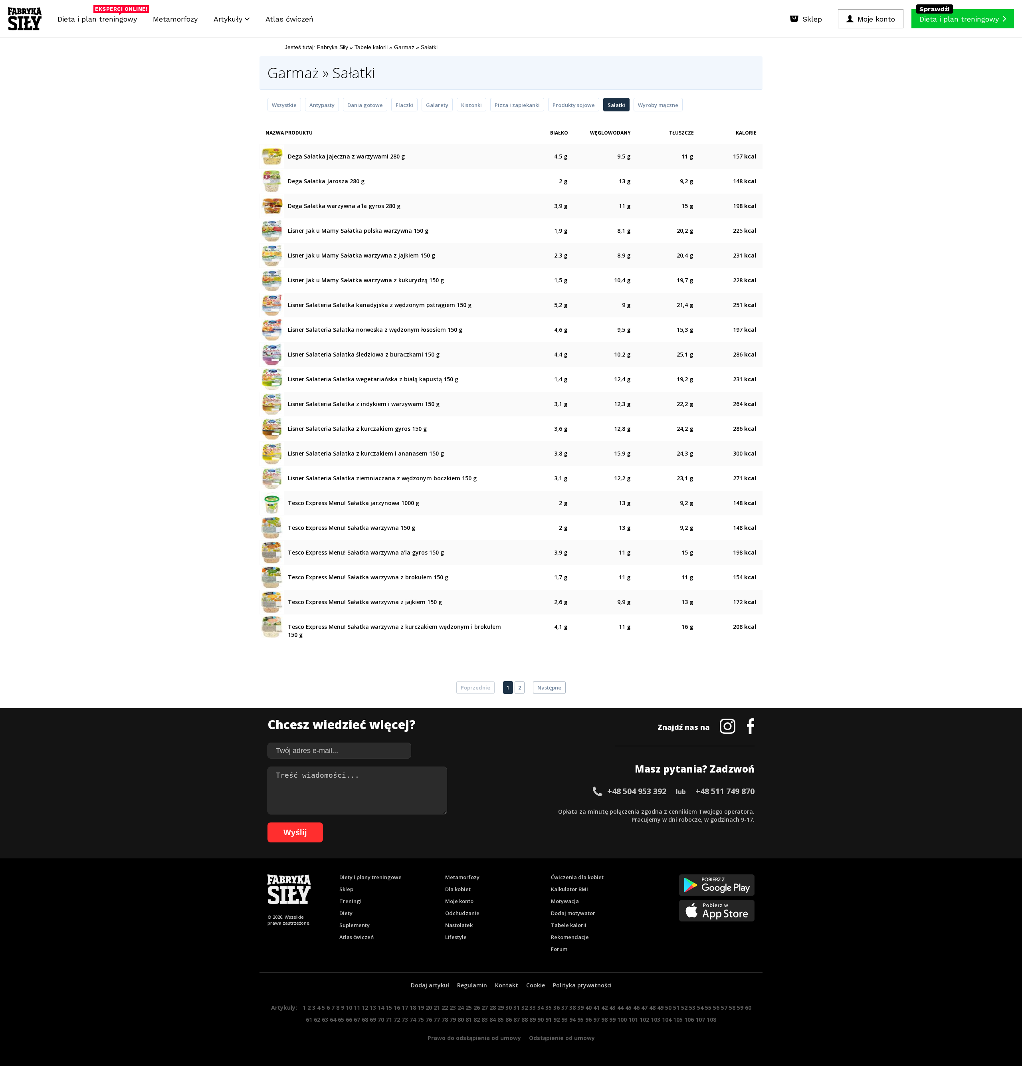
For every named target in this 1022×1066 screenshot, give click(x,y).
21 (437, 1007)
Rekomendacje (570, 937)
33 (532, 1007)
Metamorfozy (175, 19)
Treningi (350, 901)
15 (389, 1007)
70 (381, 1019)
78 (445, 1019)
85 (500, 1019)
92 (556, 1019)
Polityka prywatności (582, 985)
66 (349, 1019)
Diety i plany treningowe (370, 877)
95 (580, 1019)
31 (516, 1007)
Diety (346, 913)
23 (453, 1007)
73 (405, 1019)
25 (468, 1007)
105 (678, 1019)
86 (508, 1019)
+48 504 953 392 (636, 791)
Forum (559, 949)
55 (708, 1007)
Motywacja (565, 901)
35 (548, 1007)
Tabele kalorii (568, 925)
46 (636, 1007)
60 (748, 1007)
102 (644, 1019)
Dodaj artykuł (430, 985)
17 (405, 1007)
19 (421, 1007)
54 (700, 1007)
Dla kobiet (458, 889)
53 (692, 1007)
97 (596, 1019)
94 (572, 1019)
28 (492, 1007)
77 (437, 1019)
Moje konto (459, 901)
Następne (549, 687)
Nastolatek (459, 925)
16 (397, 1007)
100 (622, 1019)
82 (476, 1019)
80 (461, 1019)
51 (676, 1007)
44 (620, 1007)
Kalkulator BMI (569, 889)
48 (652, 1007)
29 (500, 1007)
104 (666, 1019)
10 (349, 1007)
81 (468, 1019)
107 (700, 1019)
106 (689, 1019)
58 (732, 1007)
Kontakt (506, 985)
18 (413, 1007)
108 (711, 1019)
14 (381, 1007)
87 (516, 1019)
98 (604, 1019)
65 (341, 1019)
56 (716, 1007)
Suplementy (354, 925)
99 (612, 1019)
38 (572, 1007)
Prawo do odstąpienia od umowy (474, 1038)
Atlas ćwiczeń (289, 19)
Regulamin (472, 985)
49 (660, 1007)
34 (540, 1007)
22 (445, 1007)
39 (580, 1007)
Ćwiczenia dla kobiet (577, 877)
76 (429, 1019)
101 (633, 1019)
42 (604, 1007)
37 (564, 1007)
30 (508, 1007)
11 (357, 1007)
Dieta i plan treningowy (99, 17)
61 (309, 1019)
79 (453, 1019)
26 (476, 1007)
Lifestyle (456, 937)
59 (740, 1007)
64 (333, 1019)
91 (548, 1019)
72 (397, 1019)
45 (628, 1007)
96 (588, 1019)
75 (421, 1019)
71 (389, 1019)
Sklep (346, 889)
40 (588, 1007)
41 (596, 1007)
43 (612, 1007)
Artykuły (229, 19)
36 (556, 1007)
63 (325, 1019)
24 (461, 1007)
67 (357, 1019)
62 (317, 1019)
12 (365, 1007)
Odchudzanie (462, 913)
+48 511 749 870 (725, 791)
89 (532, 1019)
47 (644, 1007)
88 (524, 1019)
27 (484, 1007)
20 (429, 1007)
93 (564, 1019)
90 (540, 1019)
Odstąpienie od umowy (562, 1038)
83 (484, 1019)
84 (492, 1019)
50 (668, 1007)
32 (524, 1007)
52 (684, 1007)
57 (724, 1007)
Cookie (535, 985)
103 (655, 1019)
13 (373, 1007)
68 (365, 1019)
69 (373, 1019)
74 (413, 1019)
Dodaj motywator (573, 913)
